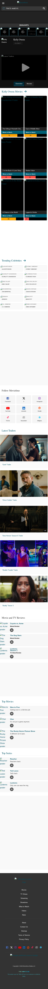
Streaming (24, 898)
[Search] (44, 8)
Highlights (24, 25)
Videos (24, 911)
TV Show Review (15, 653)
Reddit (39, 411)
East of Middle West (32, 129)
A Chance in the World (10, 212)
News (24, 915)
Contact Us (24, 927)
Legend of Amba (31, 212)
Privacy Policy (24, 939)
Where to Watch (7, 132)
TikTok (8, 420)
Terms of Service (24, 935)
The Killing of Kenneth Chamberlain (13, 129)
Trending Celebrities (12, 260)
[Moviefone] (24, 3)
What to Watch (24, 906)
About (24, 923)
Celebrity (17, 43)
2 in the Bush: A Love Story (12, 170)
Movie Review (14, 626)
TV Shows (24, 894)
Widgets (39, 420)
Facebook (8, 401)
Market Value (30, 170)
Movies (24, 890)
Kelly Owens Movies (12, 91)
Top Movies (7, 701)
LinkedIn (23, 411)
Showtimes (24, 902)
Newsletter (24, 420)
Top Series (7, 753)
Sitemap (24, 931)
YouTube (7, 411)
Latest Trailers (9, 430)
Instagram (39, 401)
